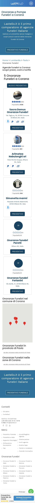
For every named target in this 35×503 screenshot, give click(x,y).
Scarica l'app (23, 445)
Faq (4, 448)
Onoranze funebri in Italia (9, 462)
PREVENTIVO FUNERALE (17, 50)
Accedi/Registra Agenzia (24, 435)
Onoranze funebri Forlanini (17, 279)
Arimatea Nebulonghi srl (17, 155)
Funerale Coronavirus (26, 451)
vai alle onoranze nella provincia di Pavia (16, 352)
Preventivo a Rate (9, 437)
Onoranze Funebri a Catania (25, 472)
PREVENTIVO (17, 128)
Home (5, 60)
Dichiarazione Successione (7, 444)
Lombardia (15, 60)
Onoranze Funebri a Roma (9, 467)
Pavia (25, 60)
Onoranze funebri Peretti (17, 241)
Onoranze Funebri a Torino (9, 482)
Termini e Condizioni (25, 448)
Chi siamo (6, 411)
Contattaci (6, 414)
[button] (10, 323)
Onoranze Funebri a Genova (25, 462)
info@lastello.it (11, 422)
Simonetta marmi (16, 198)
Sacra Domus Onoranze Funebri (17, 111)
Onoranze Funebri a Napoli (25, 477)
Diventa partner (24, 439)
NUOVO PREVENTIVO (18, 85)
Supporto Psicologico (10, 440)
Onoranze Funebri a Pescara (25, 467)
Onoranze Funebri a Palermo (9, 477)
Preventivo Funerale (9, 434)
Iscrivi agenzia (23, 442)
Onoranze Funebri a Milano (9, 472)
